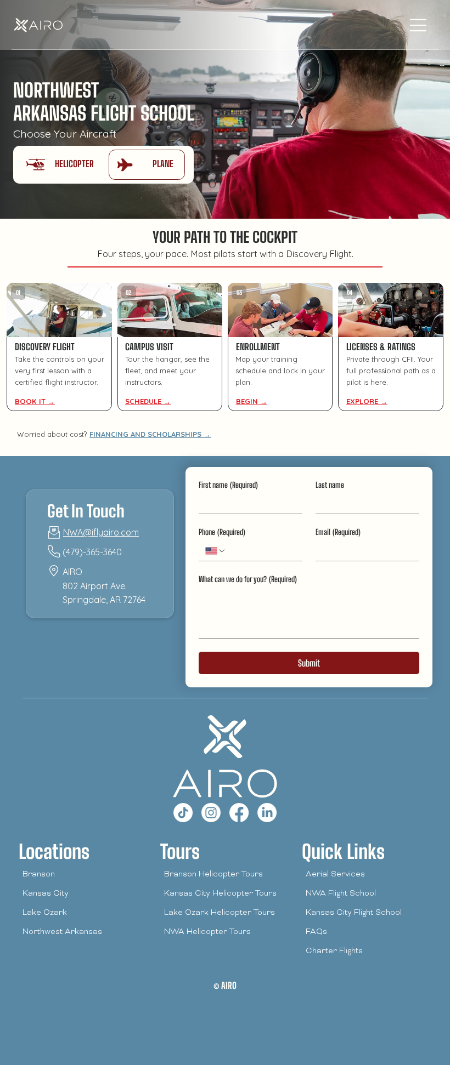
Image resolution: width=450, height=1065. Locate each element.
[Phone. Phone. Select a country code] (215, 550)
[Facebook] (239, 812)
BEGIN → (251, 401)
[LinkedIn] (267, 812)
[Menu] (418, 25)
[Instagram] (211, 812)
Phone (222, 532)
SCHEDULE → (148, 401)
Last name (330, 484)
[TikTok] (183, 812)
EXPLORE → (366, 401)
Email (338, 532)
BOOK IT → (35, 401)
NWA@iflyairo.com (101, 532)
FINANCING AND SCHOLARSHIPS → (150, 434)
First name (228, 484)
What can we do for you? (248, 579)
